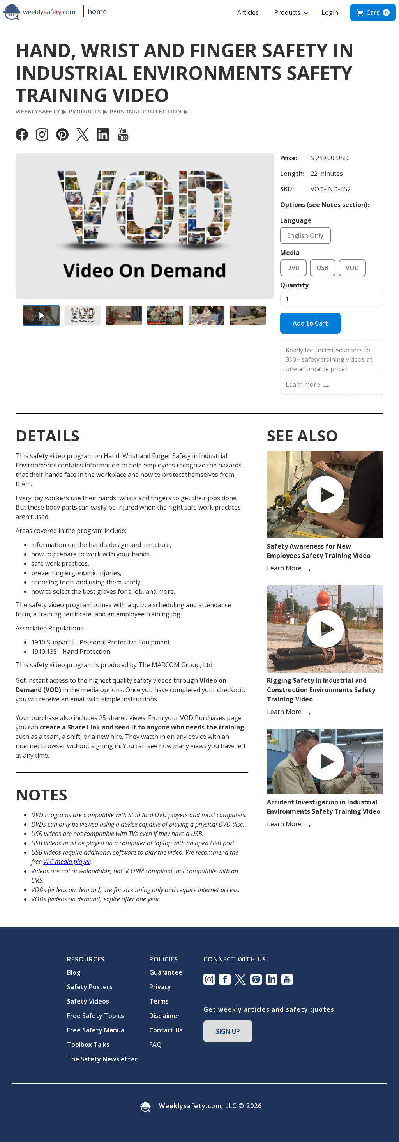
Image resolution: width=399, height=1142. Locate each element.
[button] (373, 12)
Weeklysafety (38, 111)
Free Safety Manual (96, 1030)
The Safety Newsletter (102, 1059)
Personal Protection (146, 111)
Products (287, 12)
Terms (159, 1001)
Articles (248, 12)
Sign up (228, 1031)
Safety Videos (88, 1001)
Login (329, 12)
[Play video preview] (41, 315)
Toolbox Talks (88, 1044)
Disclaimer (164, 1015)
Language (296, 220)
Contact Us (166, 1030)
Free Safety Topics (95, 1015)
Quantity (294, 285)
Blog (73, 972)
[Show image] (82, 315)
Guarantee (165, 972)
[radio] (305, 235)
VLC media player (66, 861)
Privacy (160, 987)
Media (290, 252)
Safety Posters (90, 987)
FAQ (155, 1044)
